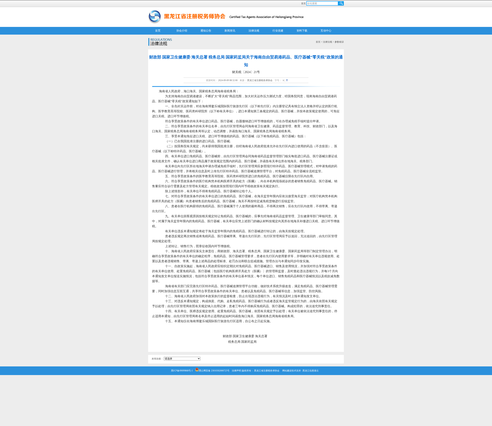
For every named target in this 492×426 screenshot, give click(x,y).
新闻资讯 (229, 30)
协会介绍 (181, 30)
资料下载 (302, 30)
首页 (303, 3)
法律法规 (253, 30)
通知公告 (205, 30)
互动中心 (326, 30)
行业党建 (278, 30)
